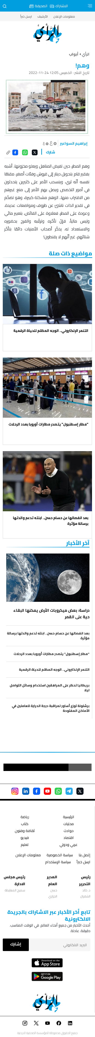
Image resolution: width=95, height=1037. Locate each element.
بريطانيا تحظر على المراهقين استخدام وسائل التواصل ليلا (49, 688)
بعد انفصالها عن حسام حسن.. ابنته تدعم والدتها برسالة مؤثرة (50, 520)
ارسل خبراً (26, 16)
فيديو (25, 838)
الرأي (85, 54)
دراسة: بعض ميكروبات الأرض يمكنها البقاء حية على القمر (51, 613)
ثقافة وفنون (25, 831)
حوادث (69, 831)
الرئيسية (68, 817)
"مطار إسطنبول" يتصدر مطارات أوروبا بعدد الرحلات (48, 424)
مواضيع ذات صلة (70, 253)
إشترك (15, 944)
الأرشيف (42, 16)
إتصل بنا (84, 855)
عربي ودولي (68, 845)
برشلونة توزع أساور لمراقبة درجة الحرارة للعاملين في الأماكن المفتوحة (50, 708)
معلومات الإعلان (64, 16)
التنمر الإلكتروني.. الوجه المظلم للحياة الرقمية (50, 330)
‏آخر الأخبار (77, 543)
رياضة (25, 817)
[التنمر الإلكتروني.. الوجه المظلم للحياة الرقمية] (47, 294)
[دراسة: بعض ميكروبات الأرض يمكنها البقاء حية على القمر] (47, 578)
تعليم (25, 845)
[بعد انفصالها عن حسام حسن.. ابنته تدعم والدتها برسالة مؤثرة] (47, 481)
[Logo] (47, 33)
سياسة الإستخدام (58, 862)
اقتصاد (68, 838)
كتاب (24, 824)
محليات (68, 824)
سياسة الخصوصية (60, 855)
